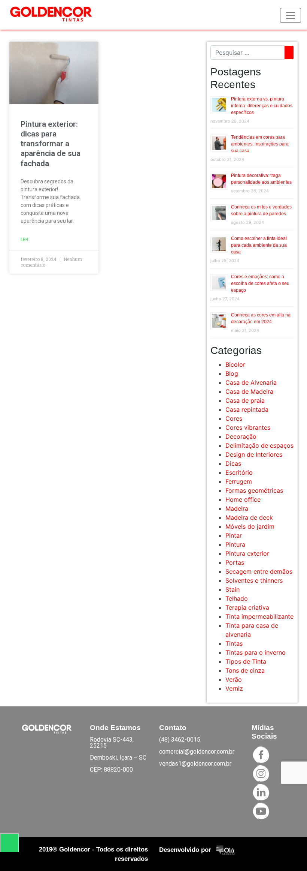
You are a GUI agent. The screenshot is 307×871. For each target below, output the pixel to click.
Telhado (236, 598)
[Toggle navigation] (290, 15)
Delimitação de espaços (259, 445)
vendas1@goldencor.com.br (195, 763)
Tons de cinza (245, 670)
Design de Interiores (253, 454)
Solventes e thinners (254, 580)
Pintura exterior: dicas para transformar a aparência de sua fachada (50, 144)
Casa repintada (246, 409)
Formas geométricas (254, 490)
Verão (233, 679)
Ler (24, 239)
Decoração (240, 436)
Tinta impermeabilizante (259, 616)
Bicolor (235, 364)
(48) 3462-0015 (179, 739)
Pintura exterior (247, 553)
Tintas (234, 643)
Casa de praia (245, 400)
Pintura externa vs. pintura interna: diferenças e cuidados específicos (261, 105)
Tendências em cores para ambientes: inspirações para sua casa (260, 144)
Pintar (233, 535)
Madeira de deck (249, 517)
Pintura (235, 544)
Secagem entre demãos (258, 571)
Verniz (234, 688)
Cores (233, 418)
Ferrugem (238, 481)
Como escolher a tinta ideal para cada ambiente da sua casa (259, 245)
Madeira (236, 508)
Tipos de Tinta (245, 661)
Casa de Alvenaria (251, 382)
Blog (231, 373)
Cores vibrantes (247, 427)
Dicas (233, 463)
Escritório (239, 472)
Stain (232, 589)
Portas (234, 562)
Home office (243, 499)
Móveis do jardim (249, 526)
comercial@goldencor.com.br (196, 751)
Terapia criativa (247, 607)
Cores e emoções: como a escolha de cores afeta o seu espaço (260, 283)
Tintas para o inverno (255, 652)
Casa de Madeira (249, 391)
